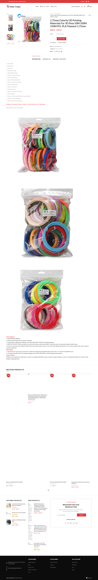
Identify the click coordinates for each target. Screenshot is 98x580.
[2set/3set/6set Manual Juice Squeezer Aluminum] (8, 506)
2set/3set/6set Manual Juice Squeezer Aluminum (18, 504)
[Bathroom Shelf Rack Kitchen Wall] (8, 522)
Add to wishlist (62, 42)
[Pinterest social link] (88, 1)
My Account (74, 562)
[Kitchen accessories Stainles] (8, 514)
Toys (29, 572)
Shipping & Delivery (59, 59)
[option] (10, 17)
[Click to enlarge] (19, 41)
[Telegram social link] (61, 51)
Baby (29, 564)
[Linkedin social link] (60, 51)
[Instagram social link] (85, 1)
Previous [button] (8, 43)
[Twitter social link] (83, 1)
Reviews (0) (46, 59)
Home (51, 13)
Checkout (74, 564)
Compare (53, 42)
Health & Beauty (32, 562)
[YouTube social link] (87, 1)
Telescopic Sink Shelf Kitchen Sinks (58, 482)
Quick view (25, 378)
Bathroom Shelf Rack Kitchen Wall (14, 482)
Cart (73, 567)
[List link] (16, 568)
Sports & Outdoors (32, 569)
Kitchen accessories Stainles (19, 512)
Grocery (52, 564)
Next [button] (13, 43)
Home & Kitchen (57, 13)
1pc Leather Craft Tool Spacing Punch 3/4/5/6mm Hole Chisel (40, 545)
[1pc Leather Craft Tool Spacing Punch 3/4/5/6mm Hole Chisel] (30, 546)
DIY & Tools (31, 567)
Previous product (88, 15)
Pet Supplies (53, 567)
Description (36, 59)
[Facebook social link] (81, 1)
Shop (73, 569)
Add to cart (61, 38)
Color (51, 34)
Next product (91, 15)
